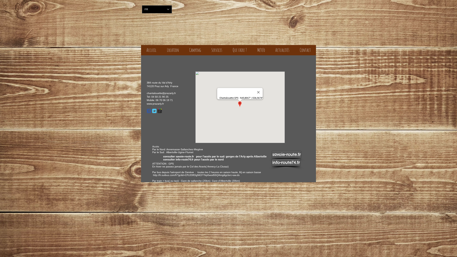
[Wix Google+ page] (159, 111)
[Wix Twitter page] (154, 111)
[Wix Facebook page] (149, 111)
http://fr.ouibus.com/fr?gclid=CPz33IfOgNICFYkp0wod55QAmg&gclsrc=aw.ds (196, 175)
